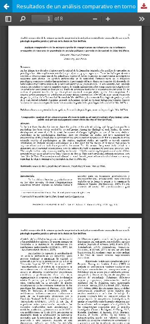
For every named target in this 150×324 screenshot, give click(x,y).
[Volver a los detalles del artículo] (6, 6)
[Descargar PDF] (144, 6)
